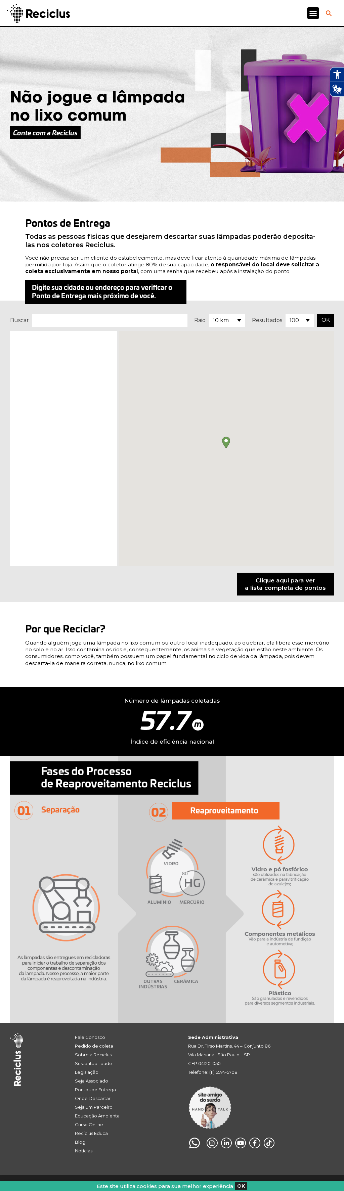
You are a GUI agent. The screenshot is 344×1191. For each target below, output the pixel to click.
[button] (313, 13)
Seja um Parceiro (94, 1107)
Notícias (83, 1150)
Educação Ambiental (98, 1115)
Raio (200, 320)
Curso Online (89, 1124)
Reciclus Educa (91, 1133)
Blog (80, 1142)
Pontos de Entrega (95, 1089)
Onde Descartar (93, 1098)
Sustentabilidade (93, 1063)
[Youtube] (240, 1143)
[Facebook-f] (254, 1143)
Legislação (86, 1072)
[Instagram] (212, 1143)
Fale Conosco (90, 1037)
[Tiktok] (269, 1143)
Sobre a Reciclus (93, 1054)
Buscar (19, 320)
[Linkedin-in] (226, 1143)
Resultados (267, 320)
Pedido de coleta (94, 1046)
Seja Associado (91, 1081)
